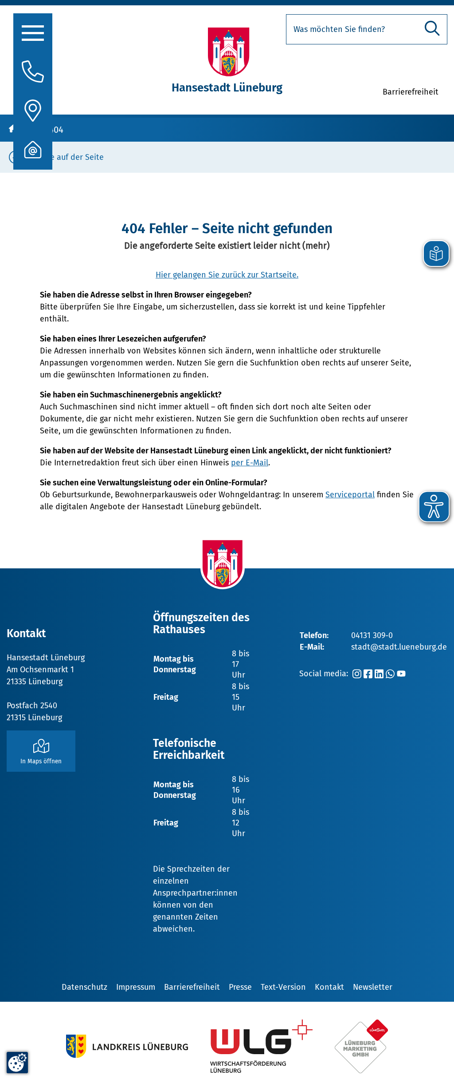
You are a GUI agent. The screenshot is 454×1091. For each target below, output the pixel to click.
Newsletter (372, 987)
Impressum (135, 987)
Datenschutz (84, 987)
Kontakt (329, 987)
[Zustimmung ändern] (17, 1062)
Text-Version (283, 987)
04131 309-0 (372, 635)
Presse (240, 987)
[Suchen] (432, 28)
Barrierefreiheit (192, 987)
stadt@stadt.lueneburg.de (399, 647)
